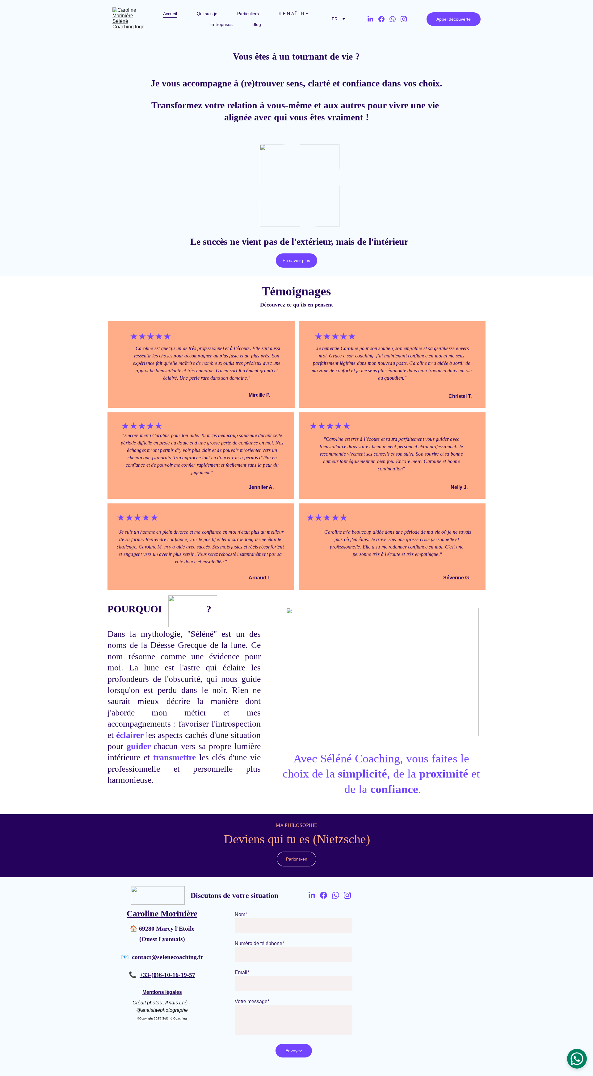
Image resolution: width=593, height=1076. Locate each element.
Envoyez (293, 1050)
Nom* (241, 914)
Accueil (170, 13)
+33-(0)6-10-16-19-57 (167, 974)
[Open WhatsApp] (577, 1059)
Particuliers (248, 13)
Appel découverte (453, 19)
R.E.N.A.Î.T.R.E (293, 13)
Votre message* (252, 1001)
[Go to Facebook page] (383, 19)
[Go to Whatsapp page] (395, 19)
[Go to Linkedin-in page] (372, 19)
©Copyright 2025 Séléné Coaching (162, 1018)
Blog (256, 24)
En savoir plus (296, 260)
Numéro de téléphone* (259, 943)
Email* (242, 972)
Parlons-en (296, 859)
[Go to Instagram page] (404, 19)
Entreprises (221, 24)
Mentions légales (162, 992)
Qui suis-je (207, 13)
